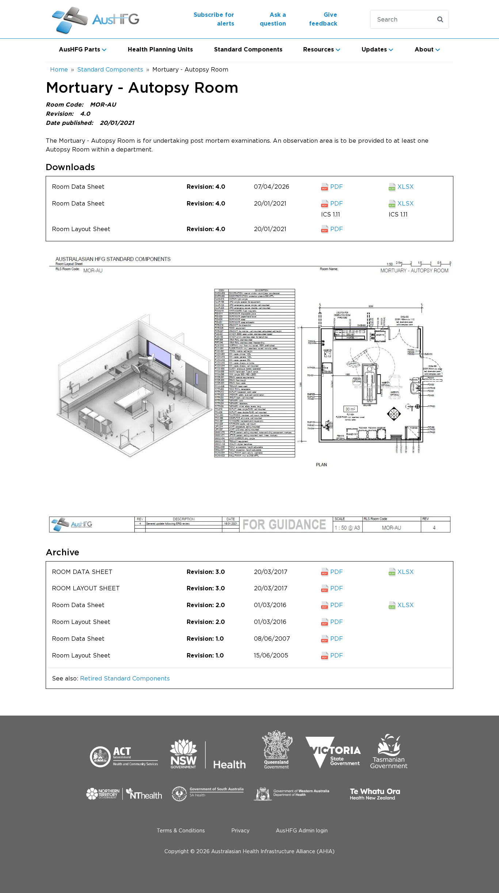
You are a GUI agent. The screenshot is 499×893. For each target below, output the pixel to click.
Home (59, 69)
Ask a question (273, 19)
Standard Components (248, 50)
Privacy (240, 830)
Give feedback (323, 19)
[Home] (96, 19)
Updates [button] (374, 50)
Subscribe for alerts (214, 19)
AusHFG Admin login (302, 830)
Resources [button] (318, 50)
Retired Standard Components (125, 678)
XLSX (405, 186)
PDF (335, 186)
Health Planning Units (160, 50)
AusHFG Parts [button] (79, 50)
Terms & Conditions (181, 830)
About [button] (424, 50)
